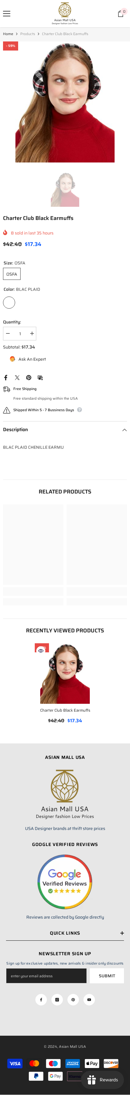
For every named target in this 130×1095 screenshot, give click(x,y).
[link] (33, 591)
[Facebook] (5, 377)
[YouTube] (89, 999)
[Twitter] (17, 377)
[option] (65, 101)
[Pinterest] (28, 377)
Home (8, 34)
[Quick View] (40, 650)
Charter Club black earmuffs (65, 710)
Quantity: (12, 322)
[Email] (40, 377)
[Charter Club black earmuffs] (65, 673)
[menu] (6, 13)
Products (27, 34)
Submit (107, 975)
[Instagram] (57, 999)
